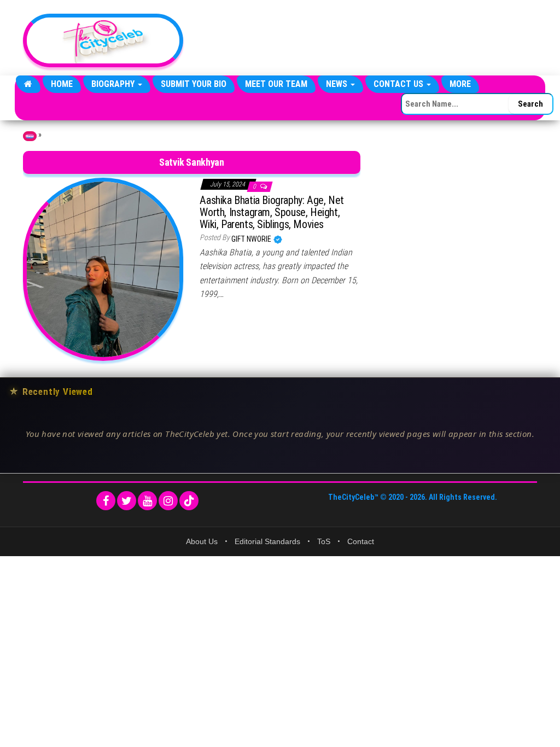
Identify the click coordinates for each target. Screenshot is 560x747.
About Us (202, 541)
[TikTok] (189, 500)
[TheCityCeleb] (28, 84)
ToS (323, 541)
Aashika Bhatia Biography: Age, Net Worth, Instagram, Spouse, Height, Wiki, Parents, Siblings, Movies (271, 212)
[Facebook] (105, 500)
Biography (114, 84)
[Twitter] (126, 500)
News (337, 84)
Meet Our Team (276, 84)
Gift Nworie (252, 239)
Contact (360, 541)
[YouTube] (147, 500)
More (460, 84)
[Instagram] (168, 500)
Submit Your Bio (193, 84)
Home (62, 84)
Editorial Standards (267, 541)
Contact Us (399, 84)
